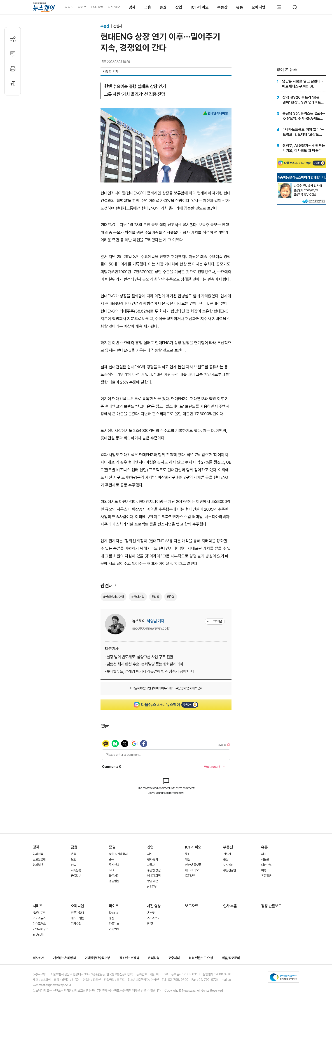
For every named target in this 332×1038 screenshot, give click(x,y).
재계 (149, 854)
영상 (111, 918)
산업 (178, 7)
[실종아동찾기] (285, 185)
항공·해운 (152, 881)
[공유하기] (13, 39)
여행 (263, 870)
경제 (132, 7)
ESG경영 (97, 7)
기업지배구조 (40, 929)
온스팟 (151, 913)
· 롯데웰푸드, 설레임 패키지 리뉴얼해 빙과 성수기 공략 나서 (149, 671)
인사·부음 (230, 906)
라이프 (82, 7)
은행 (73, 854)
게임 (187, 859)
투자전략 (114, 865)
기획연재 (114, 929)
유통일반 (266, 875)
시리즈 (69, 7)
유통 (239, 7)
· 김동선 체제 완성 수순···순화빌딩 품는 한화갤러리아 (144, 664)
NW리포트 (39, 913)
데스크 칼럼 (77, 918)
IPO (111, 870)
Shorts (113, 913)
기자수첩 (76, 923)
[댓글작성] (13, 54)
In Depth (38, 934)
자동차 (151, 865)
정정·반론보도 (271, 906)
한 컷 (150, 923)
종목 (111, 859)
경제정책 (38, 854)
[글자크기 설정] (13, 83)
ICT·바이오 (200, 7)
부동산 (222, 7)
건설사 (117, 26)
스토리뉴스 (39, 918)
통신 (187, 854)
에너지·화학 (154, 875)
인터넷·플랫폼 (193, 865)
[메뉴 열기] (278, 7)
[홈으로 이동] (44, 7)
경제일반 (38, 865)
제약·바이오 (192, 870)
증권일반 (114, 881)
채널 (263, 854)
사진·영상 (114, 7)
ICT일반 (190, 875)
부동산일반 (229, 870)
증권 (163, 7)
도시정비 (228, 865)
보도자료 (191, 906)
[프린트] (13, 68)
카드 (73, 865)
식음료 (265, 859)
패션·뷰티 (266, 865)
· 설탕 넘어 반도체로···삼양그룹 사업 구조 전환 (139, 656)
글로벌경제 (39, 859)
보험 (73, 859)
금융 (147, 7)
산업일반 (152, 886)
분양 (225, 859)
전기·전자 (152, 859)
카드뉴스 (114, 923)
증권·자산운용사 (118, 854)
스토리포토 (153, 918)
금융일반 (76, 875)
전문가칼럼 (77, 913)
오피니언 (258, 7)
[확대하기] (166, 111)
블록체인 (114, 875)
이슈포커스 (39, 923)
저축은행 (76, 870)
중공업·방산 (154, 870)
